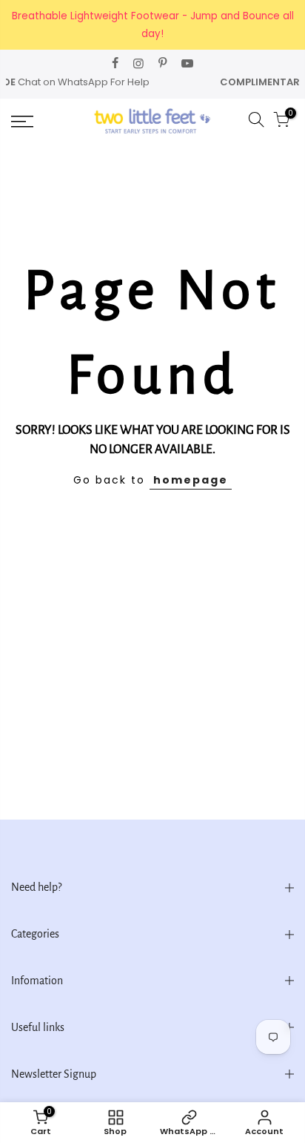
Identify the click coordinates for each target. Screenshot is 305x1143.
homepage (190, 479)
